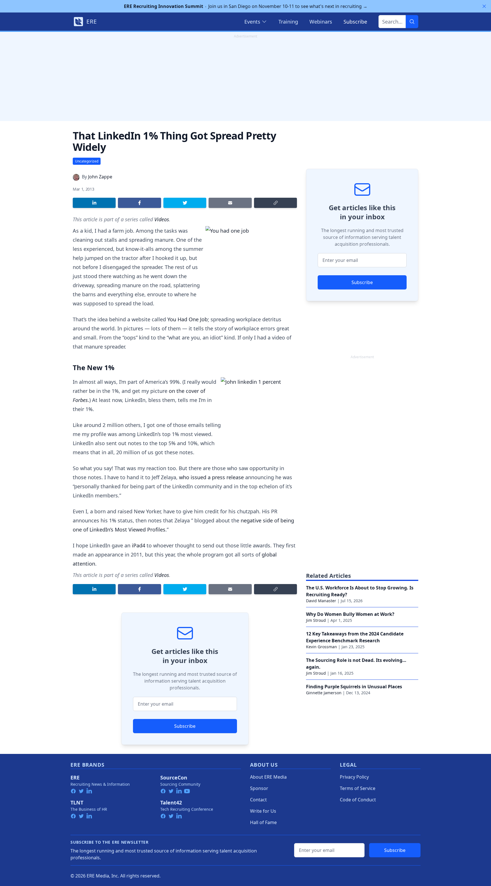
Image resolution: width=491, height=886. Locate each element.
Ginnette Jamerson (324, 692)
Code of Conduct (358, 800)
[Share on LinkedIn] (94, 203)
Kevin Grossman (321, 646)
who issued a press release (211, 477)
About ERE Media (268, 777)
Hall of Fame (263, 822)
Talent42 (171, 802)
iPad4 (138, 545)
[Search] (412, 21)
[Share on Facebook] (139, 203)
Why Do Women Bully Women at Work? (350, 614)
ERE (75, 777)
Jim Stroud (316, 620)
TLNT (76, 802)
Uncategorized (86, 161)
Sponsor (259, 788)
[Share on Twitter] (184, 203)
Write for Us (263, 811)
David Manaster (321, 600)
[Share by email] (230, 203)
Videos (161, 219)
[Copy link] (275, 203)
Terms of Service (357, 788)
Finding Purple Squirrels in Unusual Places (354, 686)
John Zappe (100, 177)
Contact (258, 800)
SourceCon (173, 777)
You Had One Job (187, 319)
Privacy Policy (354, 777)
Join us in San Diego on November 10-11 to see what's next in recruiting (245, 6)
